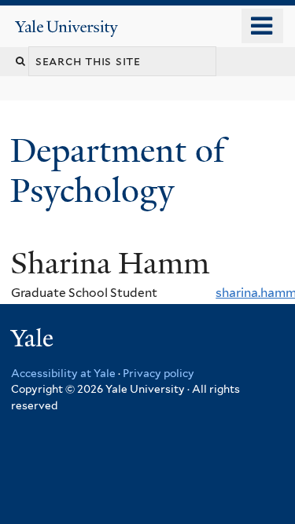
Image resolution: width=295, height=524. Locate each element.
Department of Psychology (117, 170)
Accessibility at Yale (63, 373)
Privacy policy (158, 373)
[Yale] (34, 341)
